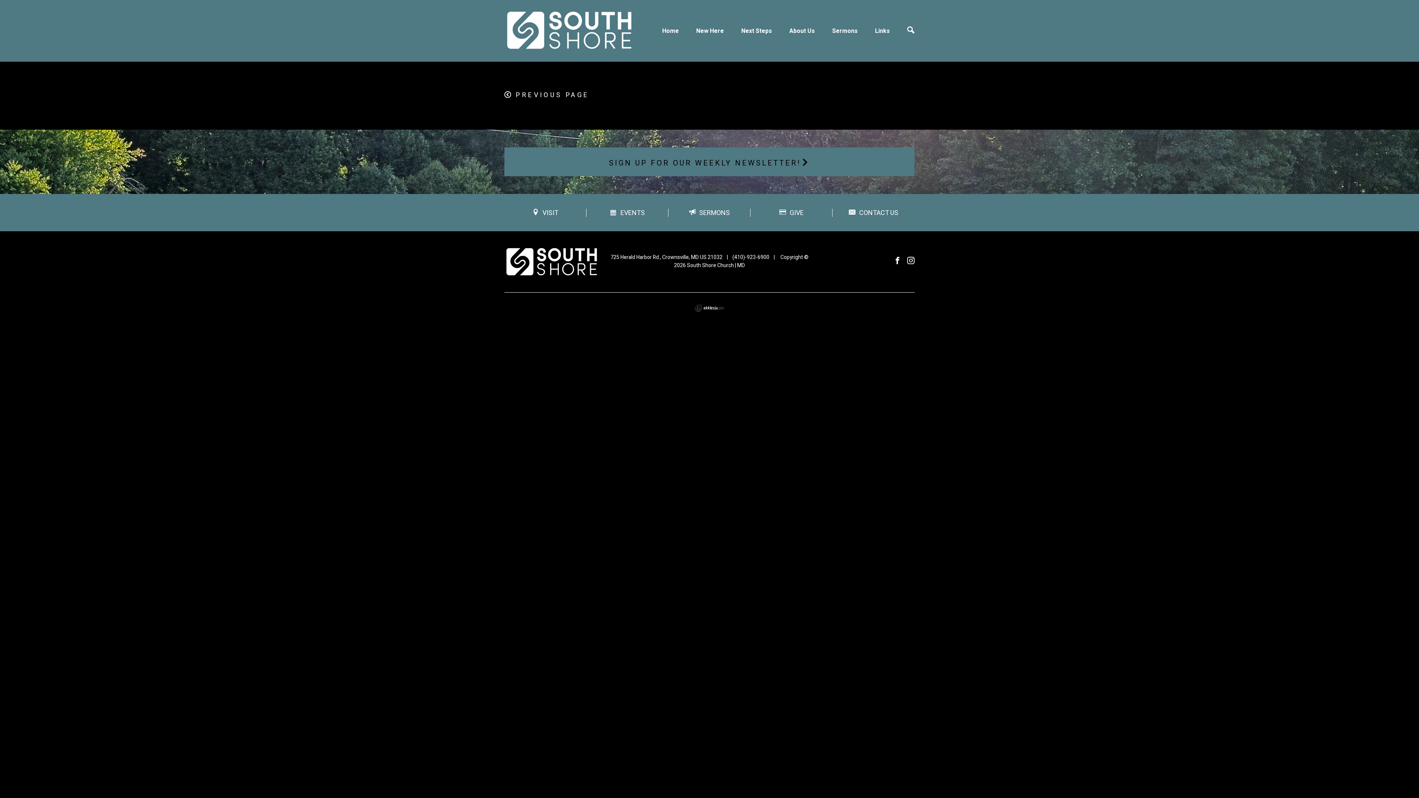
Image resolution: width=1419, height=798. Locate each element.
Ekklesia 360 (709, 308)
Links (882, 31)
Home (670, 31)
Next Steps (756, 31)
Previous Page (552, 95)
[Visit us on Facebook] (897, 261)
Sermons (845, 31)
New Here (710, 31)
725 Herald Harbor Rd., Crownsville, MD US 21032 (666, 257)
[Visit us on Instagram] (911, 261)
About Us (802, 31)
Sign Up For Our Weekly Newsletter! (705, 163)
